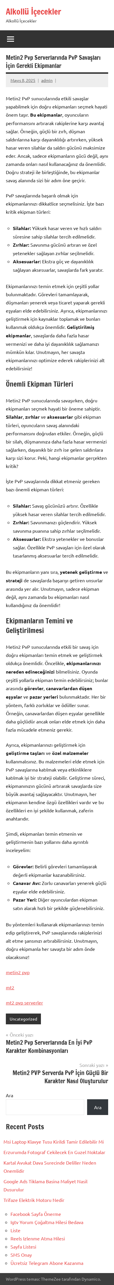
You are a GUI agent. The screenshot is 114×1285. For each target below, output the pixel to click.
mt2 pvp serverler (24, 1002)
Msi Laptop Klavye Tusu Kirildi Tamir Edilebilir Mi (54, 1141)
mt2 (10, 987)
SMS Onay (21, 1255)
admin (47, 80)
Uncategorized (23, 1018)
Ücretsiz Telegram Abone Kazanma (47, 1263)
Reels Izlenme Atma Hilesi (38, 1238)
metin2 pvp (18, 972)
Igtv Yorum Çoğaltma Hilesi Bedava (47, 1222)
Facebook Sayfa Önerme (36, 1214)
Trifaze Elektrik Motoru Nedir (34, 1200)
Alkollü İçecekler (33, 11)
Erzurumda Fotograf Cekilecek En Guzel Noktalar (54, 1152)
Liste (15, 1230)
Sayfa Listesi (23, 1246)
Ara (9, 1095)
